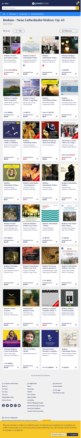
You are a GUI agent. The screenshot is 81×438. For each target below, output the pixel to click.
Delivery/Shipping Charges (35, 403)
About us (4, 386)
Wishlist (29, 392)
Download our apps (59, 393)
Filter (20, 31)
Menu (6, 4)
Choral (10, 24)
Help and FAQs (31, 397)
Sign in (29, 386)
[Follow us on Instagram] (16, 405)
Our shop (4, 392)
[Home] (4, 14)
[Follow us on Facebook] (4, 405)
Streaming (30, 389)
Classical (12, 14)
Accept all (74, 434)
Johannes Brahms (37, 14)
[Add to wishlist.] (18, 74)
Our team (5, 389)
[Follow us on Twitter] (8, 405)
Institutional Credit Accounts (35, 406)
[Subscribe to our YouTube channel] (20, 405)
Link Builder (30, 400)
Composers (23, 14)
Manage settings (57, 434)
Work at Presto (6, 400)
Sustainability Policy (8, 397)
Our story (5, 394)
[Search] (77, 8)
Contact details (57, 386)
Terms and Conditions (33, 408)
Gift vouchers (31, 394)
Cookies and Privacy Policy (35, 411)
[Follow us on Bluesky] (12, 405)
